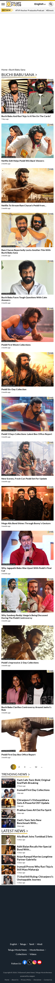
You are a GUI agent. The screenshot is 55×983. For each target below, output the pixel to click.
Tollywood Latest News (26, 972)
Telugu (23, 944)
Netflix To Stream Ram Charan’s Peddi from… (23, 205)
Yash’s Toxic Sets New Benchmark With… (29, 821)
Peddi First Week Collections (16, 344)
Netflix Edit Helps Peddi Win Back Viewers (22, 160)
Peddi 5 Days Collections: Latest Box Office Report (26, 434)
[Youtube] (39, 962)
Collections (21, 954)
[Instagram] (34, 962)
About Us (15, 980)
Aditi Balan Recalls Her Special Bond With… (34, 848)
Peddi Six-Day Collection (13, 389)
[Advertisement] (27, 41)
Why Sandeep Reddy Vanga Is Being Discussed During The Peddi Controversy (24, 616)
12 (36, 767)
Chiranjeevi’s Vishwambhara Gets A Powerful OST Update (33, 801)
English (39, 4)
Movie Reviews (37, 950)
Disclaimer (37, 980)
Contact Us (48, 980)
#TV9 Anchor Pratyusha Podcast (30, 10)
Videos (33, 954)
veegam (32, 976)
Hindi (39, 944)
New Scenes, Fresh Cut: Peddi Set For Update (24, 478)
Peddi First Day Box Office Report (18, 754)
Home (4, 69)
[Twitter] (30, 962)
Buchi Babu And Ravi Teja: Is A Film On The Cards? (26, 116)
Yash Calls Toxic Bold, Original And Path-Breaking (33, 781)
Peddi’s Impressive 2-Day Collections (20, 662)
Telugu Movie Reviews (44, 972)
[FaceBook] (25, 962)
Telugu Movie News (17, 950)
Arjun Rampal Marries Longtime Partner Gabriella (34, 858)
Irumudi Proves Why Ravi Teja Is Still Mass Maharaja (35, 868)
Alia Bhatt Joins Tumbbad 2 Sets (34, 836)
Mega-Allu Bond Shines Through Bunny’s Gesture (26, 523)
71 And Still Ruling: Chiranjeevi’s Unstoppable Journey (35, 878)
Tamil (31, 944)
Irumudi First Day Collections (33, 789)
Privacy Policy (26, 980)
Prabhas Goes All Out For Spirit (34, 810)
